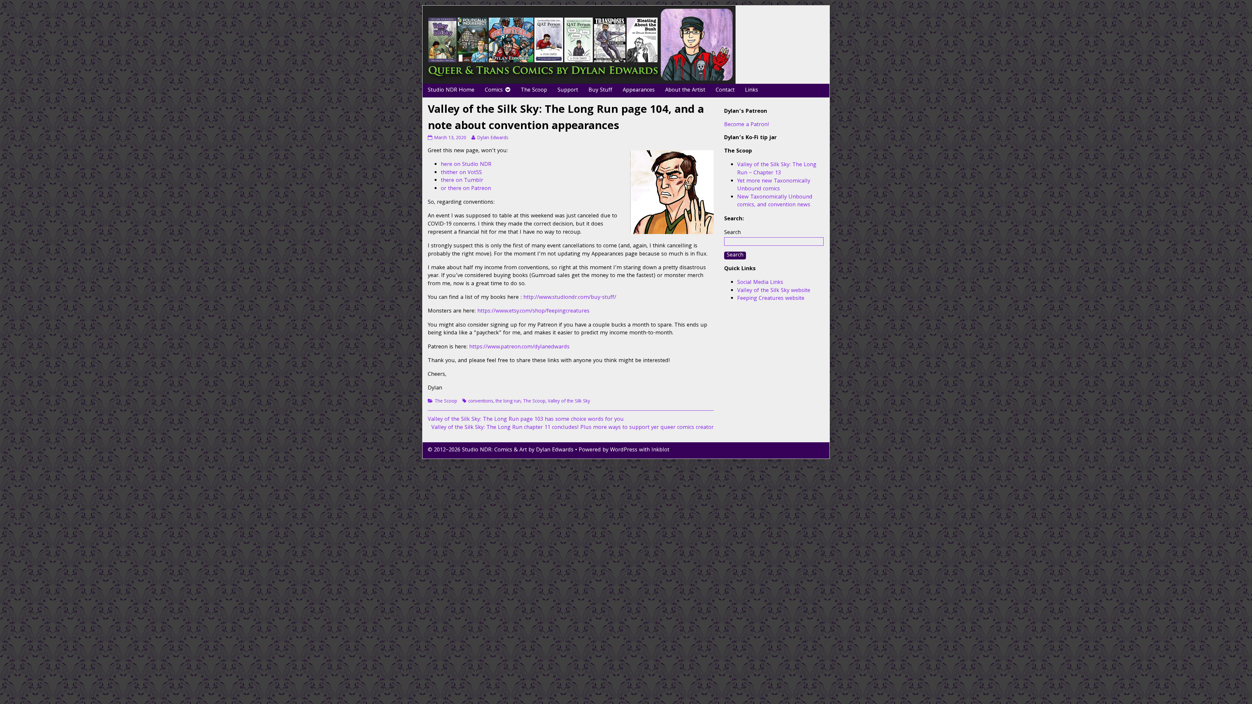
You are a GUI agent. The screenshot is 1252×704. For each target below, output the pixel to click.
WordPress (623, 450)
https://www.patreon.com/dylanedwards (519, 347)
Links (751, 90)
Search (732, 233)
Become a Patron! (746, 125)
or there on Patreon (466, 189)
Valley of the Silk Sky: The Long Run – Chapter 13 (776, 169)
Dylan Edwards (492, 138)
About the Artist (685, 90)
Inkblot (660, 450)
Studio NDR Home (451, 90)
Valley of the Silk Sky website (773, 291)
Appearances (639, 90)
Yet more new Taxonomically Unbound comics (773, 185)
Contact (725, 90)
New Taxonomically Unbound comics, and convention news (774, 201)
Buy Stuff (600, 90)
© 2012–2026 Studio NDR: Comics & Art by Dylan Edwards (501, 450)
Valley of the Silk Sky (569, 401)
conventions (480, 401)
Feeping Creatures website (770, 298)
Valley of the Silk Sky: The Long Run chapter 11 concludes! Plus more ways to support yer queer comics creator (572, 428)
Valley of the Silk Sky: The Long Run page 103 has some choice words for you (526, 419)
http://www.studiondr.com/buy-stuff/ (569, 297)
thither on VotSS (461, 173)
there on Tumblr (462, 180)
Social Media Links (760, 282)
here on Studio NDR (466, 164)
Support (568, 90)
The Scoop (534, 90)
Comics (494, 90)
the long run (508, 401)
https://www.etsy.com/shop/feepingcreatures (533, 311)
